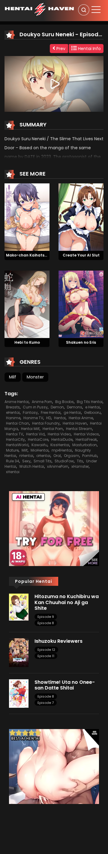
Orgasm (71, 455)
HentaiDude (62, 439)
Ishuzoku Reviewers (58, 641)
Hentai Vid (35, 434)
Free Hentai (51, 412)
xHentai (13, 471)
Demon (57, 407)
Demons (74, 407)
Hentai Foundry (46, 423)
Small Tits (43, 461)
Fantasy (30, 412)
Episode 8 (46, 623)
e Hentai (92, 407)
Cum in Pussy (35, 407)
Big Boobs (64, 401)
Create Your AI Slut (81, 255)
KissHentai (59, 444)
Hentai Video (59, 434)
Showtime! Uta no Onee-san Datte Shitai (64, 685)
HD (48, 417)
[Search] (83, 10)
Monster (35, 377)
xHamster (80, 466)
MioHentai (40, 450)
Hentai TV (14, 434)
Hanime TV (33, 417)
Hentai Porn (53, 428)
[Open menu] (96, 9)
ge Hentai (72, 412)
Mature (12, 450)
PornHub (89, 455)
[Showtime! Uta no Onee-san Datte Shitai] (18, 693)
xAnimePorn (57, 466)
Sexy (26, 461)
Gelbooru (92, 412)
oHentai (43, 455)
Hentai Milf (30, 428)
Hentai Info (89, 49)
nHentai (26, 455)
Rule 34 (12, 461)
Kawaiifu (39, 444)
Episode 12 (46, 649)
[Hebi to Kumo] (27, 304)
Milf (12, 377)
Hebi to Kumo (27, 342)
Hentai (60, 417)
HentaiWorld (17, 444)
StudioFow (64, 461)
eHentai (13, 412)
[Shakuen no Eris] (81, 304)
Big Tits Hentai (90, 401)
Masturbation (84, 444)
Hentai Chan (17, 423)
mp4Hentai (62, 450)
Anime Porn (42, 401)
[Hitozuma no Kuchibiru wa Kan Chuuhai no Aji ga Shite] (18, 607)
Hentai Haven (75, 423)
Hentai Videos (86, 434)
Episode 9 (46, 616)
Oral (57, 455)
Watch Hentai (31, 466)
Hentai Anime (81, 417)
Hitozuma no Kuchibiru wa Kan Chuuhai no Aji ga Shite (66, 602)
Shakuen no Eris (81, 342)
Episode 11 (46, 656)
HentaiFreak (86, 439)
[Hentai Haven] (39, 9)
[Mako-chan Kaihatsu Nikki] (27, 217)
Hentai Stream (79, 428)
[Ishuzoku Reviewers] (18, 652)
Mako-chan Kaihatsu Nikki (31, 255)
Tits (80, 461)
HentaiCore (38, 439)
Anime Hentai (16, 401)
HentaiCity (15, 439)
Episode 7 (46, 702)
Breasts (13, 407)
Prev (60, 49)
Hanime (13, 417)
